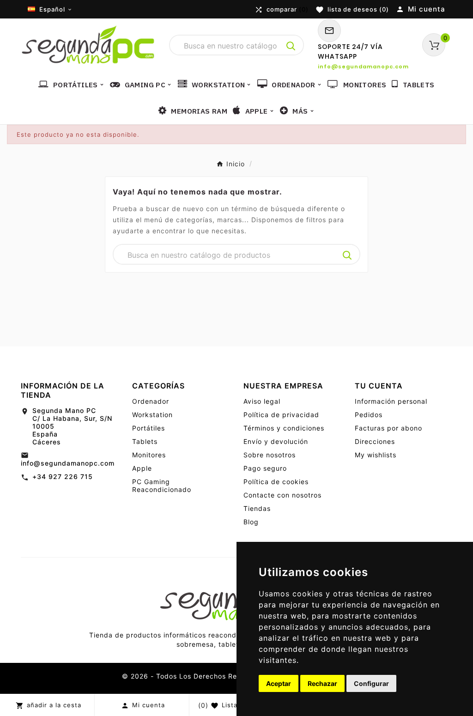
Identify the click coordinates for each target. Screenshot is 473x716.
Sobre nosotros (269, 455)
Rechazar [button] (322, 683)
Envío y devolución (275, 441)
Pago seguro (265, 468)
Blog (251, 522)
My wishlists (375, 455)
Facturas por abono (388, 428)
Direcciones (375, 441)
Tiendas (257, 508)
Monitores (149, 455)
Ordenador (150, 401)
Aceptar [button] (278, 683)
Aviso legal (261, 401)
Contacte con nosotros (282, 495)
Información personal (391, 401)
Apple (142, 468)
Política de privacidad (281, 415)
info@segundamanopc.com (68, 463)
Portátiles (148, 428)
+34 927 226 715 (62, 476)
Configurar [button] (371, 683)
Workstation (152, 415)
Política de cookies (276, 481)
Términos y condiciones (283, 428)
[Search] (291, 46)
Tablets (145, 441)
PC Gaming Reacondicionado (161, 485)
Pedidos (368, 415)
